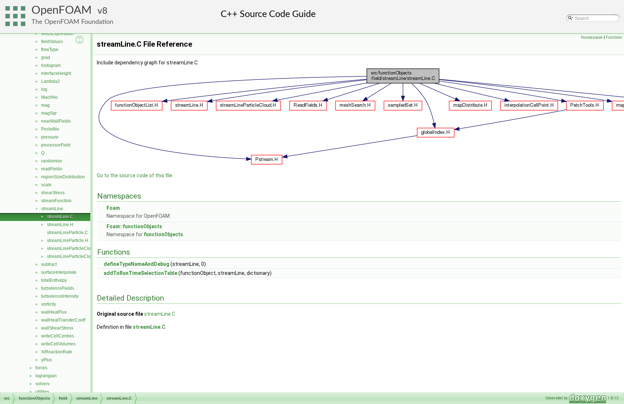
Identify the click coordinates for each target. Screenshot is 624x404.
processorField (55, 145)
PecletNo (50, 129)
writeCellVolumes (58, 343)
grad (45, 57)
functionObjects (163, 234)
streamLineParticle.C (67, 232)
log (44, 89)
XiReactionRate (56, 351)
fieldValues (52, 41)
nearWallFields (56, 121)
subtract (49, 264)
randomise (51, 160)
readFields (51, 168)
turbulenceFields (57, 288)
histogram (51, 65)
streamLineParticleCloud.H (73, 256)
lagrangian (46, 375)
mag (45, 105)
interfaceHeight (56, 73)
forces (41, 367)
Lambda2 (50, 81)
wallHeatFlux (54, 312)
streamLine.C (60, 216)
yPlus (46, 359)
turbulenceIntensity (59, 296)
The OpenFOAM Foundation (72, 21)
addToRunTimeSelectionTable (140, 273)
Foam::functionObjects (134, 226)
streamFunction (56, 200)
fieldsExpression (57, 33)
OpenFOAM (61, 10)
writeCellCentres (57, 336)
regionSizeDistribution (63, 176)
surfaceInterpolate (59, 272)
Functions (614, 37)
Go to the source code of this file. (135, 175)
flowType (49, 49)
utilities (42, 391)
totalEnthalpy (54, 280)
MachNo (49, 97)
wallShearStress (57, 328)
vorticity (48, 304)
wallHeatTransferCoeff (63, 320)
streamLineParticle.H (67, 240)
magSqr (49, 113)
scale (46, 184)
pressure (49, 137)
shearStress (53, 192)
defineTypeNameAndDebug (136, 264)
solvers (42, 383)
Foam (113, 208)
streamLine (52, 208)
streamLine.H (60, 224)
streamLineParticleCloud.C (73, 248)
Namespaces (592, 37)
